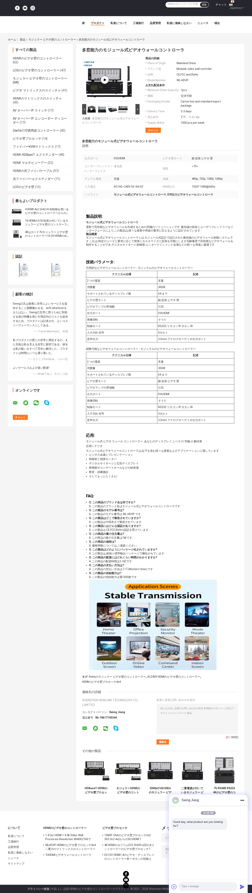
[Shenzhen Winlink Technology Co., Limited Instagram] (32, 8)
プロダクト (98, 23)
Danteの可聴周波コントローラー (36, 130)
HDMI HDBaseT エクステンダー (35, 155)
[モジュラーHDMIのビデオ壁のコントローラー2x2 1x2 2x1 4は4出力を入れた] (128, 771)
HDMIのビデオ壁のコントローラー (37, 58)
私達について (118, 23)
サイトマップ (16, 863)
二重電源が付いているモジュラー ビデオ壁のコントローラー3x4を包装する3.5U (192, 790)
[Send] (242, 886)
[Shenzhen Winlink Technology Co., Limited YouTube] (25, 8)
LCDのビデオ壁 (23, 187)
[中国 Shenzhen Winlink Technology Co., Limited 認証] (24, 270)
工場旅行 (138, 23)
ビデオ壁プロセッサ (27, 138)
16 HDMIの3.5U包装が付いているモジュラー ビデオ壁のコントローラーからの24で (46, 224)
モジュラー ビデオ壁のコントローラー (52, 39)
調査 (204, 4)
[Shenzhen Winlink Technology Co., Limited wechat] (39, 403)
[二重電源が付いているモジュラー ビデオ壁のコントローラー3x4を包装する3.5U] (192, 771)
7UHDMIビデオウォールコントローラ (68, 854)
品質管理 (155, 23)
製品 (22, 39)
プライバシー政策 (38, 888)
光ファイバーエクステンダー (33, 179)
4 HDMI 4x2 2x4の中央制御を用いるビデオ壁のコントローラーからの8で (47, 213)
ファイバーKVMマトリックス (33, 146)
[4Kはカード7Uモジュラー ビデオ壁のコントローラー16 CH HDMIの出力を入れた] (16, 234)
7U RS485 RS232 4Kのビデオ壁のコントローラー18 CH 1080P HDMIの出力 (224, 790)
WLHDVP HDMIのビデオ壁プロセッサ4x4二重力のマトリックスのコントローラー (70, 847)
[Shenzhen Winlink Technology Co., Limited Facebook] (17, 8)
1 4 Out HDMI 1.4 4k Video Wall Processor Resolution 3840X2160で (68, 837)
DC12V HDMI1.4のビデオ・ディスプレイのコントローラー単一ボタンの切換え (129, 856)
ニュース (202, 23)
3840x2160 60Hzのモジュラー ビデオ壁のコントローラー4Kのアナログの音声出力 (160, 790)
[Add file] (174, 886)
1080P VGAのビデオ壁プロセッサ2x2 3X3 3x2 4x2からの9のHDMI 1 (127, 837)
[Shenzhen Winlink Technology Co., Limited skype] (49, 403)
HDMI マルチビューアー (30, 163)
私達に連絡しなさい (179, 23)
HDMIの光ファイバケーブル (32, 171)
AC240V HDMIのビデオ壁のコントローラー (173, 676)
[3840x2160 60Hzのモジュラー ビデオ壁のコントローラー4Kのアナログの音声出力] (160, 771)
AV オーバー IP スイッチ (30, 110)
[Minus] (242, 800)
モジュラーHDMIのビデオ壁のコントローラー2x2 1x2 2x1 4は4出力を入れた (128, 790)
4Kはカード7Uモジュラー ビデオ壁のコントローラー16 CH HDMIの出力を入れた (46, 235)
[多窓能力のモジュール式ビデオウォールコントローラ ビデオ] (104, 79)
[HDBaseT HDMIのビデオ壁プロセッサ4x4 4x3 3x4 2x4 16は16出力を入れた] (96, 771)
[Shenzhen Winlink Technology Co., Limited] (48, 24)
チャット (221, 4)
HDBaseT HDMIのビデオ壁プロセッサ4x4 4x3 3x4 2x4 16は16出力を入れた (96, 790)
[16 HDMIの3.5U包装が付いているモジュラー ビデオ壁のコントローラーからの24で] (16, 222)
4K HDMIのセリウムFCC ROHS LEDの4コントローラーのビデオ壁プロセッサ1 (129, 847)
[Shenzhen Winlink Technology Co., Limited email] (18, 403)
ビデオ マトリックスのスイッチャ (37, 90)
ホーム (12, 39)
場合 (217, 23)
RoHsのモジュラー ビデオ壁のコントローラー (117, 676)
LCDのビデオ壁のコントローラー (36, 70)
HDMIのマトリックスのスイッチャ (37, 98)
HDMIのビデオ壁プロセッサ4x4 (101, 681)
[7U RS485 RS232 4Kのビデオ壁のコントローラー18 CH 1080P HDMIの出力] (224, 771)
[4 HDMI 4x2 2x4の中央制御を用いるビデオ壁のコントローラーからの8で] (16, 211)
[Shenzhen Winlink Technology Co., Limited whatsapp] (28, 403)
